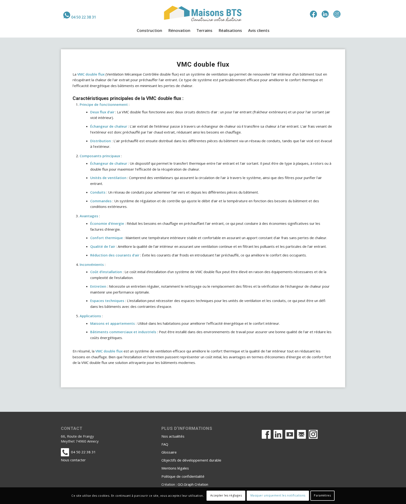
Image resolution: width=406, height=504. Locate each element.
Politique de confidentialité (182, 476)
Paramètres (322, 496)
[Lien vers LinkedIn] (325, 14)
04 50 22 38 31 (83, 17)
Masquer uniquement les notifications (278, 496)
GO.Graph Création (193, 484)
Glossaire (169, 452)
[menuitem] (79, 15)
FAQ (164, 444)
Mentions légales (175, 468)
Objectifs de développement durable (191, 460)
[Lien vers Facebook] (313, 14)
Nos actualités (172, 436)
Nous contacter (73, 460)
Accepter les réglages (226, 496)
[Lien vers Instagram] (336, 14)
